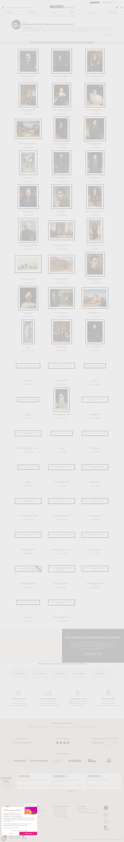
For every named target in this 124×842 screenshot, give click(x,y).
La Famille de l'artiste (61, 347)
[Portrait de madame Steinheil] (61, 467)
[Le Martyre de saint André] (28, 107)
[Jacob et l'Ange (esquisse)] (61, 366)
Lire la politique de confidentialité (10, 828)
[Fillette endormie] (28, 310)
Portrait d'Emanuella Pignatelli (95, 584)
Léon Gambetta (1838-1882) (95, 144)
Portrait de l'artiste (61, 212)
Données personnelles (116, 840)
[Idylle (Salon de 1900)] (95, 400)
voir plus (25, 781)
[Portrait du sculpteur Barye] (95, 174)
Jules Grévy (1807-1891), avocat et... (61, 178)
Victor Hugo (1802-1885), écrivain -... (28, 584)
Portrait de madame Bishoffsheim (61, 144)
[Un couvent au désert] (61, 273)
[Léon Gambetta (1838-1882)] (95, 140)
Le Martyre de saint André (28, 110)
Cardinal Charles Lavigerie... (61, 584)
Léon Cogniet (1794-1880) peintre (61, 77)
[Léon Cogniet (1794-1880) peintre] (61, 73)
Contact (105, 840)
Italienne (28, 415)
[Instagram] (61, 743)
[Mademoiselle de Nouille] (28, 535)
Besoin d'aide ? (107, 2)
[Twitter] (68, 743)
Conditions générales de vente (80, 840)
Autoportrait (28, 618)
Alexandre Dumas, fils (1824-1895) (28, 246)
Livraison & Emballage (60, 815)
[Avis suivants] (122, 781)
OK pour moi (28, 833)
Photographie (32, 12)
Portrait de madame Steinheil (61, 482)
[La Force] (28, 343)
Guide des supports (59, 809)
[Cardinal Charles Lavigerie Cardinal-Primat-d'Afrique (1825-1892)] (61, 569)
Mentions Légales (96, 840)
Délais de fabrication (59, 813)
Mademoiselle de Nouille (28, 550)
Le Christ (28, 482)
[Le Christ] (28, 467)
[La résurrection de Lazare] (61, 308)
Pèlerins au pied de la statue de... (61, 246)
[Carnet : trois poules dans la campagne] (28, 272)
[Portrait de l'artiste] (61, 208)
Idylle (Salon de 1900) (95, 415)
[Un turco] (95, 365)
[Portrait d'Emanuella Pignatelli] (95, 569)
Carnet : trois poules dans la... (28, 279)
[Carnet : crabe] (28, 365)
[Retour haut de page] (14, 624)
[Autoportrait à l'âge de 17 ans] (95, 276)
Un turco (95, 381)
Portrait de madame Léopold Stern (95, 77)
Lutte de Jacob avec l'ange (28, 178)
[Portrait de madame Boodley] (95, 107)
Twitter (26, 35)
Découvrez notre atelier (93, 654)
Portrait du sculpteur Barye (95, 178)
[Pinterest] (65, 743)
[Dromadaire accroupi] (95, 467)
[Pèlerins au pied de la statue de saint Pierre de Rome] (61, 239)
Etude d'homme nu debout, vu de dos (28, 448)
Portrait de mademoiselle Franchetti (61, 110)
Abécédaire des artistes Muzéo (62, 723)
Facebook (23, 35)
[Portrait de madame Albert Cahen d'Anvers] (62, 411)
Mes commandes (83, 809)
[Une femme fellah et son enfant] (95, 242)
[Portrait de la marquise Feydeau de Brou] (61, 535)
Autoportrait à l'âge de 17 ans (95, 279)
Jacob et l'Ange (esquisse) (61, 381)
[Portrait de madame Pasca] (95, 501)
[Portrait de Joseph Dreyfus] (28, 73)
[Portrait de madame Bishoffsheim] (61, 140)
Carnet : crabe (28, 381)
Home (51, 16)
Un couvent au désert (61, 279)
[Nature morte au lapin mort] (61, 501)
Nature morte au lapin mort (61, 516)
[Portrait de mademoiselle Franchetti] (61, 107)
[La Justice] (61, 433)
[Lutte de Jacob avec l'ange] (28, 174)
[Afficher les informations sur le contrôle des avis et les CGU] (13, 784)
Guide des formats (59, 811)
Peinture (10, 12)
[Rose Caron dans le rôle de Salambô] (28, 501)
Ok (116, 743)
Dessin (72, 12)
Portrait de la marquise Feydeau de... (61, 550)
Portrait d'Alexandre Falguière (61, 618)
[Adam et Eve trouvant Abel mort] (28, 138)
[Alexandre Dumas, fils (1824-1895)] (28, 242)
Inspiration (113, 12)
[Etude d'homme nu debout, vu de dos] (28, 433)
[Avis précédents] (16, 781)
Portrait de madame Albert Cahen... (61, 415)
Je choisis (10, 833)
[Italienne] (28, 399)
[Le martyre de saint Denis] (95, 535)
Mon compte (82, 811)
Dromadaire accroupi (95, 482)
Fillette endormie (28, 313)
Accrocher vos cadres (60, 817)
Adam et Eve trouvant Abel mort (28, 144)
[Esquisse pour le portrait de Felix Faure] (95, 208)
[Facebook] (58, 743)
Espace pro (95, 2)
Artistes (92, 12)
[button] (3, 839)
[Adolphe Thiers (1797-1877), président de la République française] (94, 343)
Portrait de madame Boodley (95, 110)
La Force (28, 347)
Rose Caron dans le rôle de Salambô (28, 516)
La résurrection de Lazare (61, 313)
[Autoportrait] (28, 602)
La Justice (61, 448)
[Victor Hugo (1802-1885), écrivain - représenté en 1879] (28, 569)
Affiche (54, 12)
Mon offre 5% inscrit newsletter (88, 813)
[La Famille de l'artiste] (61, 343)
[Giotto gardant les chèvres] (95, 308)
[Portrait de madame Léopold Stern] (94, 73)
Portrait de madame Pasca (95, 516)
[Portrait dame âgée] (28, 208)
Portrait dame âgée (28, 212)
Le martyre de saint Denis (95, 550)
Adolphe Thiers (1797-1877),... (95, 347)
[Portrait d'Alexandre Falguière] (61, 603)
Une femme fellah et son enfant (95, 246)
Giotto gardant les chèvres (95, 313)
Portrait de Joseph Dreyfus (28, 77)
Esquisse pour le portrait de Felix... (94, 212)
